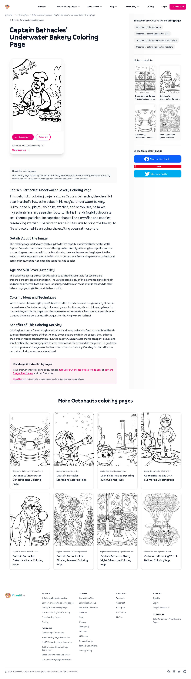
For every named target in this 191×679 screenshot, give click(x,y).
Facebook (120, 598)
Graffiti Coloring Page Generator (57, 642)
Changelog (84, 626)
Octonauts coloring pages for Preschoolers (156, 40)
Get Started (178, 6)
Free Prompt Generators (53, 632)
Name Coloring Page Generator (56, 654)
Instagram (120, 607)
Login (164, 6)
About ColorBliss (86, 598)
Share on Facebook (159, 158)
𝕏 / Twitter (121, 612)
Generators (93, 6)
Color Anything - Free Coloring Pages (167, 620)
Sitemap (83, 622)
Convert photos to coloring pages (58, 602)
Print (41, 137)
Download (23, 137)
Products (41, 6)
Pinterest (120, 602)
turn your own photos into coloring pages (80, 369)
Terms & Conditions (88, 645)
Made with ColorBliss (88, 607)
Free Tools (47, 628)
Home (9, 15)
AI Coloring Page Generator (54, 598)
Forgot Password (161, 607)
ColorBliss (17, 379)
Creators (83, 612)
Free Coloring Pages (67, 6)
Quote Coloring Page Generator (56, 659)
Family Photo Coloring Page (54, 607)
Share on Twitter (159, 173)
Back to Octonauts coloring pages (28, 20)
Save (159, 166)
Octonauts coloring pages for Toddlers (154, 46)
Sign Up (156, 598)
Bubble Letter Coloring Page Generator (55, 648)
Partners (83, 631)
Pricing (150, 6)
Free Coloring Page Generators (56, 637)
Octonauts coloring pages (42, 15)
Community (130, 6)
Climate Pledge (86, 641)
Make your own (19, 150)
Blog (112, 6)
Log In (155, 602)
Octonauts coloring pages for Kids (152, 33)
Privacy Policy (85, 650)
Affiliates (83, 636)
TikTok (119, 617)
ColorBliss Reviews (87, 602)
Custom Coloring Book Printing (56, 612)
